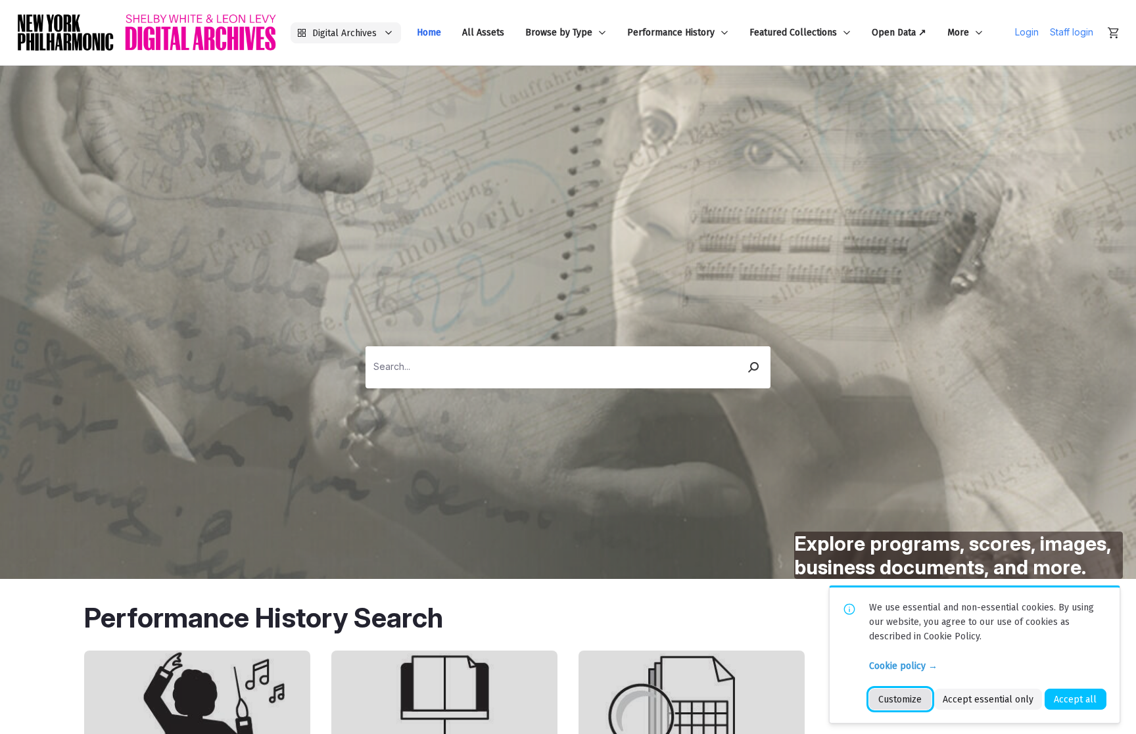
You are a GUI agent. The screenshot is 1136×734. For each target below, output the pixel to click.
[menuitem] (429, 32)
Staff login (1071, 32)
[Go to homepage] (146, 33)
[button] (754, 367)
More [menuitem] (958, 32)
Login (1027, 32)
